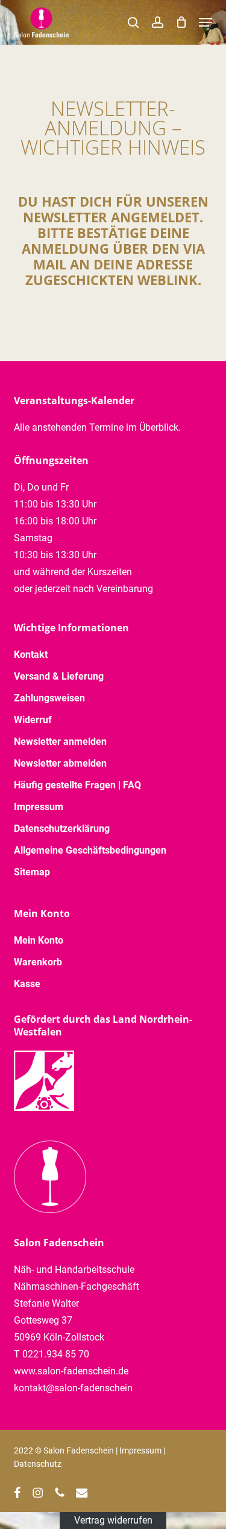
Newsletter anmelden (60, 741)
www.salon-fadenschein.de (71, 1371)
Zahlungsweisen (49, 698)
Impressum (38, 807)
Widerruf (33, 720)
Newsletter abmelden (60, 763)
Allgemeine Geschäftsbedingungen (90, 850)
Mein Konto (38, 940)
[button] (205, 22)
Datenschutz (37, 1464)
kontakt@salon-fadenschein (73, 1388)
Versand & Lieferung (59, 676)
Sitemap (32, 872)
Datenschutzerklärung (62, 828)
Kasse (27, 984)
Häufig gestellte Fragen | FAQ (77, 785)
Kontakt (31, 654)
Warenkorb (38, 962)
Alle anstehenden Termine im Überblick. (97, 427)
